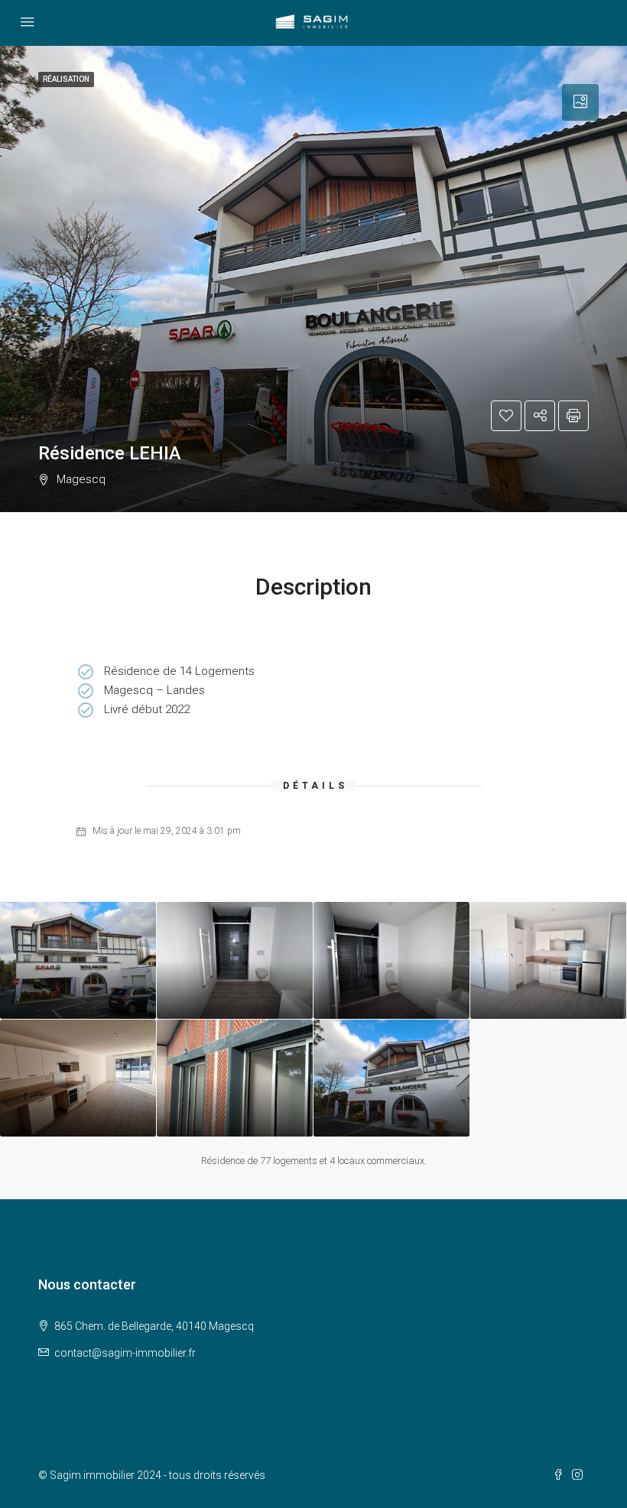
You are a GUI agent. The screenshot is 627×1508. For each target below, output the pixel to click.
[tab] (580, 102)
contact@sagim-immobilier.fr (125, 1353)
